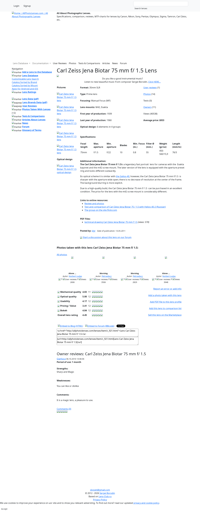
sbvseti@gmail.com (100, 489)
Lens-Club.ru (105, 496)
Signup (27, 5)
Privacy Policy (100, 499)
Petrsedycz (107, 276)
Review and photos (94, 203)
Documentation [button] (40, 63)
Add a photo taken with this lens (164, 295)
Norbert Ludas (75, 276)
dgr (94, 230)
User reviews (150, 87)
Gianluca (61, 358)
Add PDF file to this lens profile (165, 301)
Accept (4, 509)
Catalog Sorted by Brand (24, 82)
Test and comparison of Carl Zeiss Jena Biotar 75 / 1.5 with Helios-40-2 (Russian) (125, 206)
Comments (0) (64, 408)
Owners (147, 107)
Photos (72, 63)
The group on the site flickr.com (100, 210)
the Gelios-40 (122, 176)
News (115, 63)
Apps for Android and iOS (25, 88)
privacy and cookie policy (146, 502)
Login (16, 5)
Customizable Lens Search (25, 78)
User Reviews (60, 63)
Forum (123, 63)
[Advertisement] (93, 40)
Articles (106, 63)
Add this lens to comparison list (165, 308)
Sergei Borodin (107, 493)
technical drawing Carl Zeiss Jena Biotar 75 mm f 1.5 (110, 222)
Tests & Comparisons (89, 63)
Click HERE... (154, 81)
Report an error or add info (167, 288)
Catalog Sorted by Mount (25, 85)
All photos (62, 254)
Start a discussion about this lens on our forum (107, 237)
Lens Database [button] (21, 63)
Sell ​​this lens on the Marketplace (164, 314)
